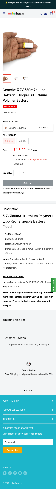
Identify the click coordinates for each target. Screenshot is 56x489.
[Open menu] (4, 13)
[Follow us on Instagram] (10, 473)
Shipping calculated (36, 159)
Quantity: (7, 172)
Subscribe (12, 450)
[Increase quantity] (31, 173)
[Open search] (40, 13)
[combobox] (28, 127)
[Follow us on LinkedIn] (25, 473)
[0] (51, 13)
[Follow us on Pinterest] (15, 473)
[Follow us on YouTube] (20, 473)
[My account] (45, 13)
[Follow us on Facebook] (5, 473)
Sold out (28, 182)
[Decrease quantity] (16, 173)
